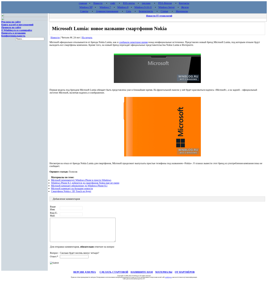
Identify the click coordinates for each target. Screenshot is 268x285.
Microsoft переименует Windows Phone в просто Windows (81, 180)
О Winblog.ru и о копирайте (16, 30)
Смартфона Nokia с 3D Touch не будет (71, 191)
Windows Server (166, 7)
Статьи (164, 11)
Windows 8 (122, 7)
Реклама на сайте (11, 22)
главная (83, 3)
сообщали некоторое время (133, 42)
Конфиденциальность (13, 35)
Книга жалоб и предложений (17, 24)
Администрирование (107, 11)
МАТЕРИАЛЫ (163, 272)
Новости (98, 3)
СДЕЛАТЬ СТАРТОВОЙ (114, 272)
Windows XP (85, 7)
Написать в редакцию (13, 33)
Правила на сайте (11, 27)
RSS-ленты (129, 3)
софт (112, 3)
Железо (185, 7)
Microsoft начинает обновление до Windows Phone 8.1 (79, 185)
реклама (146, 3)
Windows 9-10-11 (143, 7)
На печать (87, 37)
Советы (84, 11)
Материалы (182, 11)
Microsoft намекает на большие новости (72, 188)
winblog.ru (168, 277)
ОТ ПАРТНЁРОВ (185, 272)
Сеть (128, 11)
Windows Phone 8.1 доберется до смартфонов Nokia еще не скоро (85, 183)
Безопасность (146, 11)
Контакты (184, 3)
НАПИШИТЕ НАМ (142, 272)
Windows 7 (105, 7)
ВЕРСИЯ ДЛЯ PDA (84, 272)
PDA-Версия (165, 3)
